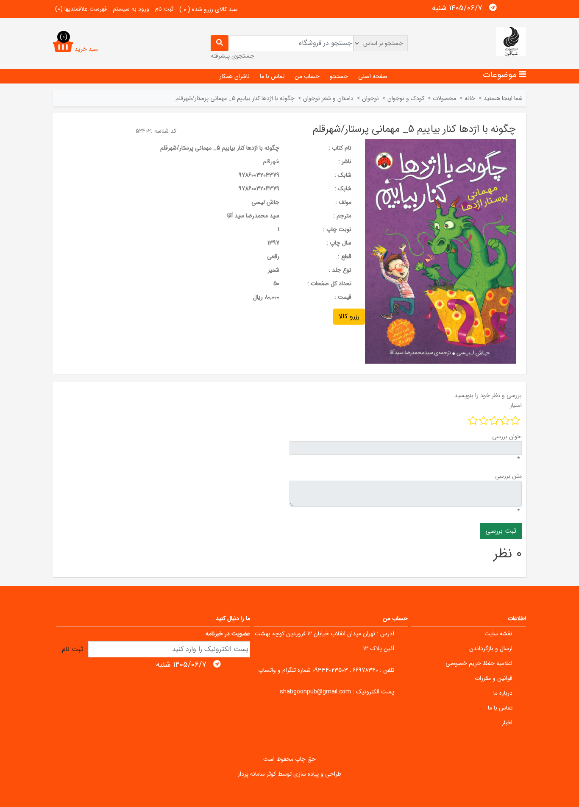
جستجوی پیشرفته (232, 56)
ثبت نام (164, 9)
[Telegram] (493, 7)
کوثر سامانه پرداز (257, 774)
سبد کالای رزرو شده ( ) (208, 9)
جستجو (339, 76)
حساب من (307, 76)
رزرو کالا (349, 316)
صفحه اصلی (372, 76)
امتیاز (516, 405)
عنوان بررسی (507, 436)
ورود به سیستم (131, 9)
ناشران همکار (235, 76)
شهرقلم (271, 161)
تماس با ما (272, 76)
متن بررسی (508, 476)
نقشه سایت (498, 633)
